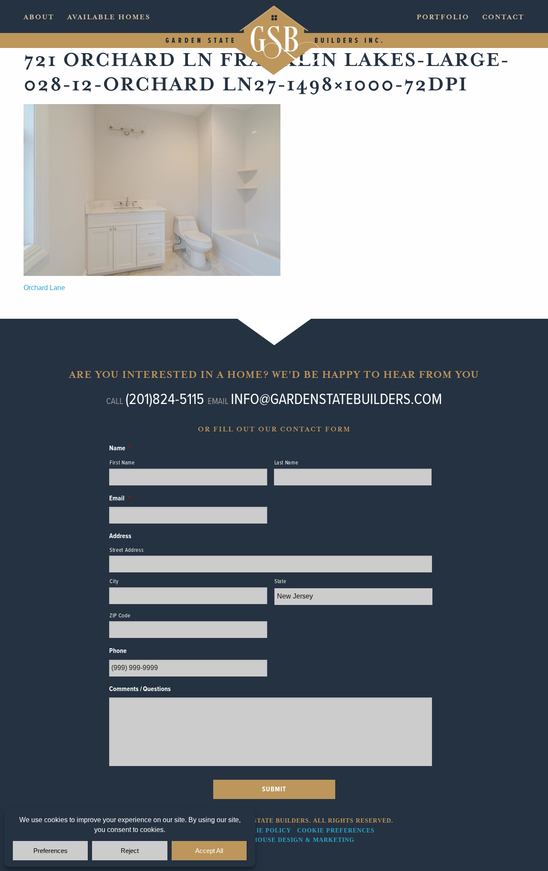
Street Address (126, 550)
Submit (274, 789)
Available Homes (108, 17)
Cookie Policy (263, 830)
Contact (503, 17)
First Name (122, 463)
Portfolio (443, 17)
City (114, 581)
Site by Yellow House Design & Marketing (274, 840)
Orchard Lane (44, 287)
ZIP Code (120, 616)
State (280, 581)
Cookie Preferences (336, 830)
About (39, 17)
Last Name (286, 463)
